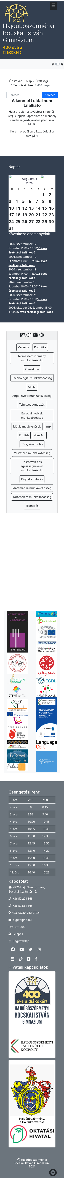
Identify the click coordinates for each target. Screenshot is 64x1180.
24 (11, 221)
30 (51, 221)
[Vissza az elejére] (53, 1173)
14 (38, 208)
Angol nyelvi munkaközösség (32, 396)
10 (11, 208)
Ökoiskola (32, 369)
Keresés (50, 95)
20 (31, 215)
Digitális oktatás (32, 479)
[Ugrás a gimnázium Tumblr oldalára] (54, 46)
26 (24, 221)
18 (17, 215)
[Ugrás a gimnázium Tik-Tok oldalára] (50, 46)
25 (17, 221)
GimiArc (39, 435)
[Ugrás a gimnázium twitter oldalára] (36, 46)
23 (51, 215)
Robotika (40, 347)
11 (17, 208)
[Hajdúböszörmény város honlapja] (32, 1088)
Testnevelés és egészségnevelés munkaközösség (32, 466)
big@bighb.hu (22, 920)
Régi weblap (21, 941)
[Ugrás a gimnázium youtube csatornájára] (32, 46)
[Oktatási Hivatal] (32, 1136)
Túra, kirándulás (32, 444)
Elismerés (32, 506)
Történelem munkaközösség (32, 497)
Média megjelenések (27, 426)
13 (31, 208)
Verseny (23, 347)
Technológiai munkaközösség (32, 378)
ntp (48, 426)
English (24, 435)
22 (44, 215)
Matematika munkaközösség (32, 488)
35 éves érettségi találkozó (34, 312)
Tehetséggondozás (32, 404)
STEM (32, 387)
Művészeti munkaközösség (32, 453)
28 (38, 221)
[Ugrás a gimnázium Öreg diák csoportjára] (59, 46)
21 (38, 215)
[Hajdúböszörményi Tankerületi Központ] (32, 1048)
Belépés (17, 934)
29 (44, 221)
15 (44, 208)
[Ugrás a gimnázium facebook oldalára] (27, 46)
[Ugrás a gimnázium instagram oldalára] (41, 46)
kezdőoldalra (45, 131)
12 (24, 208)
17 (11, 215)
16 (51, 208)
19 (24, 215)
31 (11, 228)
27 (31, 221)
